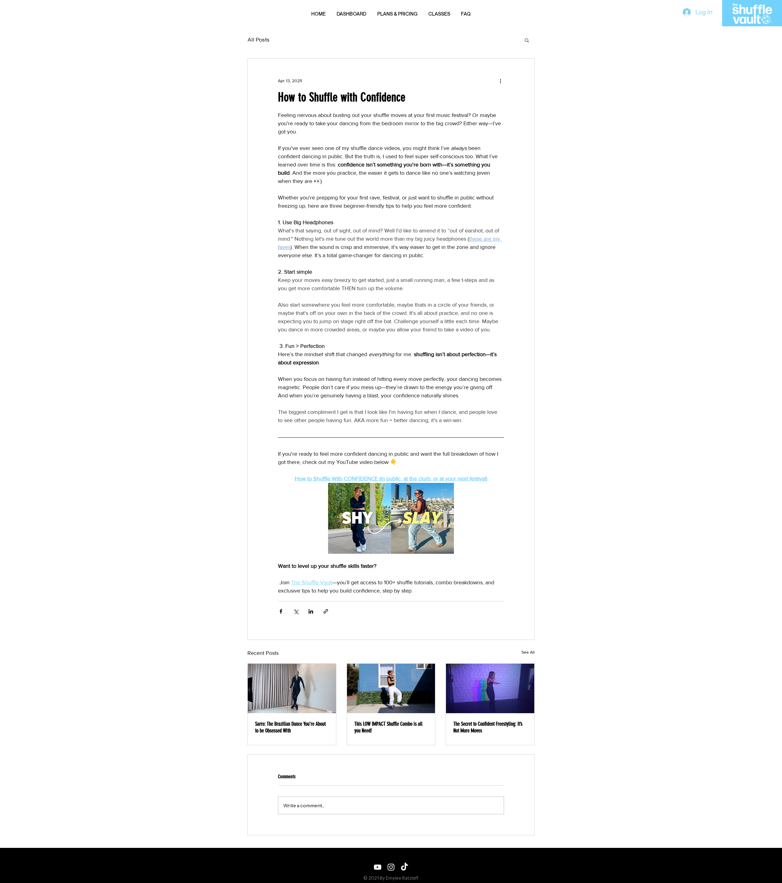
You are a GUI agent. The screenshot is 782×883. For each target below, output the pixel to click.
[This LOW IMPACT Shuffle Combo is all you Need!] (391, 688)
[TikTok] (404, 867)
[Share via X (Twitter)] (296, 611)
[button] (527, 40)
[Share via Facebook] (281, 611)
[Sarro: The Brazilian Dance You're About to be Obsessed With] (292, 688)
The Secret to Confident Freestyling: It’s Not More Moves (487, 727)
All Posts (258, 39)
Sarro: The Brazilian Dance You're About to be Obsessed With (290, 727)
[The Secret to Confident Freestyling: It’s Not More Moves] (490, 688)
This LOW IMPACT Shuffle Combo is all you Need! (388, 727)
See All (528, 652)
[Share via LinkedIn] (311, 611)
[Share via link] (326, 611)
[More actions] (500, 80)
